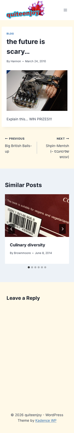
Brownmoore (22, 253)
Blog (10, 33)
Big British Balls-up (18, 145)
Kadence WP (46, 420)
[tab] (29, 267)
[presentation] (37, 215)
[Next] (62, 229)
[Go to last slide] (11, 229)
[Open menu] (65, 10)
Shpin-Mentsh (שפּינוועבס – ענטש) (57, 148)
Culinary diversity (27, 244)
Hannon (16, 61)
